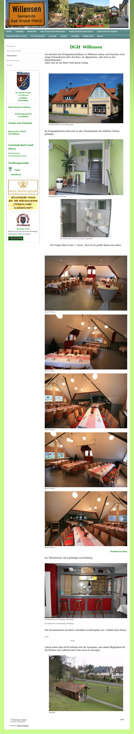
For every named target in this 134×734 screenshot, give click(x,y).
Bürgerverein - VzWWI (17, 131)
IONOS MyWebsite (23, 725)
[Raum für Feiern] (86, 283)
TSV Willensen (13, 134)
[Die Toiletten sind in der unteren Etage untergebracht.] (85, 218)
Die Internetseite (14, 153)
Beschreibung (23, 100)
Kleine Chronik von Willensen (19, 107)
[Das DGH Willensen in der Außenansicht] (86, 98)
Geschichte (23, 98)
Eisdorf (17, 170)
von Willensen (23, 116)
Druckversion (16, 719)
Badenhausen (16, 174)
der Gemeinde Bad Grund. (17, 156)
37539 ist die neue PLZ (23, 114)
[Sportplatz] (86, 683)
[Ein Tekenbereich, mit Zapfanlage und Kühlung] (86, 590)
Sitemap (24, 719)
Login (122, 719)
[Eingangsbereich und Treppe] (86, 167)
